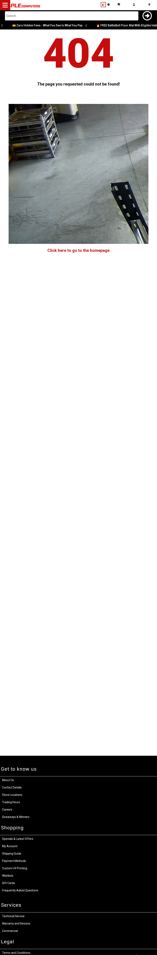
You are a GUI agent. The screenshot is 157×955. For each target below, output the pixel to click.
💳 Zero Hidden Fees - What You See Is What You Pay (38, 25)
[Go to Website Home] (25, 7)
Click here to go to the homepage (78, 250)
